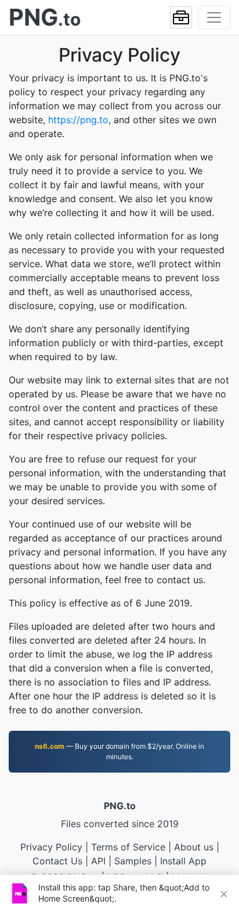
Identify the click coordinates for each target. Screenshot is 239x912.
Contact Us (57, 861)
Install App (183, 861)
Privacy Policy (51, 847)
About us (193, 847)
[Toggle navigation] (214, 17)
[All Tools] (181, 17)
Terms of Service (128, 847)
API (98, 861)
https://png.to (78, 119)
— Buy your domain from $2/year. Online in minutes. (119, 751)
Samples (132, 861)
